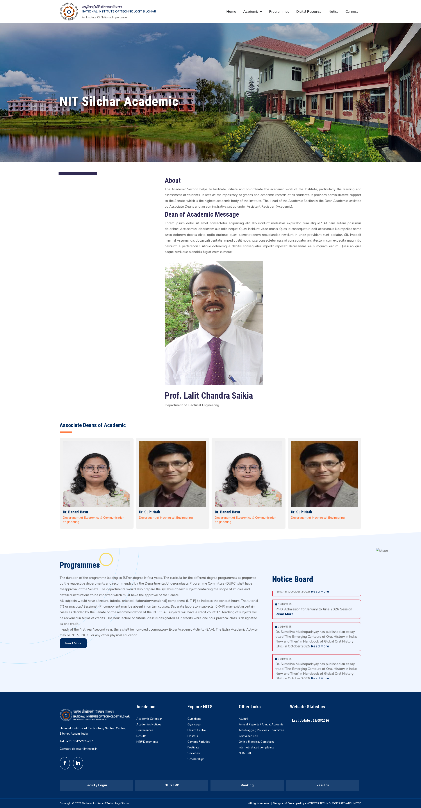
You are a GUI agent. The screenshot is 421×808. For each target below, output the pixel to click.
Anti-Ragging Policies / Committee (261, 730)
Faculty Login (96, 785)
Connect (352, 11)
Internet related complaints (256, 748)
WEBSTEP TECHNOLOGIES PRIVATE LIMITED (334, 803)
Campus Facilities (198, 742)
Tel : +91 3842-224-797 (76, 741)
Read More (73, 643)
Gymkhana (194, 719)
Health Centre (196, 730)
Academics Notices (148, 725)
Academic (250, 11)
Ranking (247, 785)
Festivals (193, 748)
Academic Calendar (149, 719)
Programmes (279, 11)
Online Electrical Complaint (256, 742)
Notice (333, 11)
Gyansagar (194, 725)
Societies (193, 753)
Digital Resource (308, 11)
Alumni (243, 719)
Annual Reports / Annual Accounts (261, 725)
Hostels (192, 736)
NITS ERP (171, 785)
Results (141, 736)
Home (231, 11)
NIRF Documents (147, 742)
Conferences (144, 730)
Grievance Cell (248, 736)
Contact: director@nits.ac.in (79, 749)
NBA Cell (245, 753)
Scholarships (196, 759)
